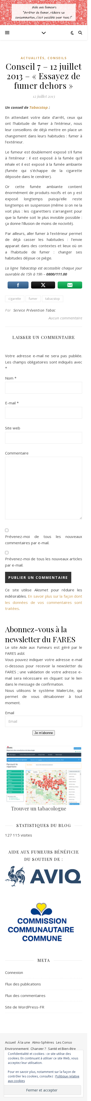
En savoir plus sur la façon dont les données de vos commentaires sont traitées (43, 602)
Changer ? (38, 1048)
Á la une (24, 1042)
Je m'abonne (43, 733)
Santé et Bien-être (62, 1048)
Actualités (32, 58)
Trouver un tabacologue (38, 808)
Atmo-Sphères (43, 1042)
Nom (10, 378)
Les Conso (64, 1042)
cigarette (14, 299)
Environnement (17, 1048)
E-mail (12, 402)
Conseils (57, 58)
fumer (33, 299)
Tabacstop (39, 107)
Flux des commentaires (25, 995)
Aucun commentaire (65, 317)
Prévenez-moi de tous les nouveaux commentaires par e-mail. (43, 539)
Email (9, 712)
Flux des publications (23, 983)
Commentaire (17, 452)
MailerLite (65, 690)
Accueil (10, 1042)
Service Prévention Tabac (34, 310)
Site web (12, 427)
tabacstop (52, 299)
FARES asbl (14, 653)
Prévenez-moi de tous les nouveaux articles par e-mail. (43, 562)
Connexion (14, 972)
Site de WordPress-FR (24, 1007)
